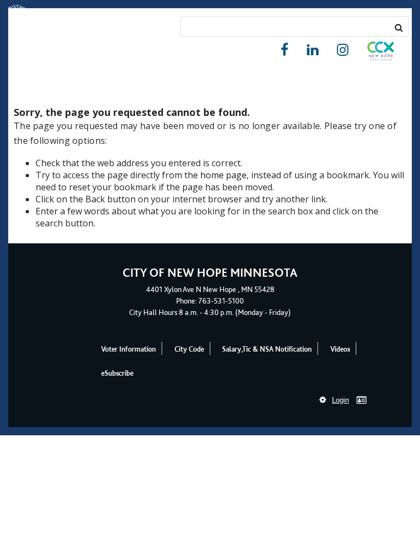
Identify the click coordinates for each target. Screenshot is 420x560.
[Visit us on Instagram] (342, 50)
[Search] (399, 27)
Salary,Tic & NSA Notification (267, 349)
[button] (380, 53)
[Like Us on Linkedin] (312, 50)
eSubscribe (117, 373)
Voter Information (128, 349)
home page (223, 175)
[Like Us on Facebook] (284, 50)
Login (340, 400)
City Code (189, 349)
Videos (340, 349)
